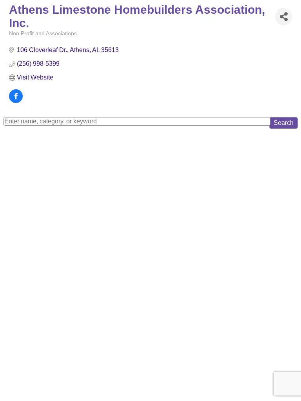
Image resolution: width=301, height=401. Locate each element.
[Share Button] (283, 16)
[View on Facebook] (16, 101)
